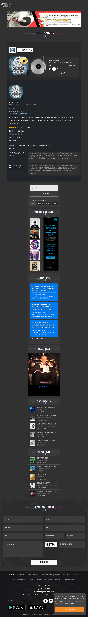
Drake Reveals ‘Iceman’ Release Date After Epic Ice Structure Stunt (43, 289)
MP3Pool (21, 575)
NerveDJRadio (46, 575)
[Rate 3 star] (16, 134)
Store (57, 575)
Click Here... (50, 339)
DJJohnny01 (23, 114)
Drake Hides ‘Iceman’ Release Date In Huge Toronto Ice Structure (41, 307)
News (75, 575)
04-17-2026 (41, 330)
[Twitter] (51, 601)
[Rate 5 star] (21, 134)
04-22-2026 (41, 294)
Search (43, 193)
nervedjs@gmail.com (45, 592)
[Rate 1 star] (10, 134)
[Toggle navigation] (84, 5)
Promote (66, 575)
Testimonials (69, 579)
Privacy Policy (19, 579)
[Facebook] (45, 601)
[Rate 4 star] (19, 134)
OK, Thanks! (70, 609)
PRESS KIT (58, 579)
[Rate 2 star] (13, 134)
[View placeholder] (16, 91)
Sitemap (31, 579)
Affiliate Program (44, 579)
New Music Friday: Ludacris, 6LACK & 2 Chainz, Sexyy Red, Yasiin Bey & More (43, 325)
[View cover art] (12, 50)
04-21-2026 (41, 312)
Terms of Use (32, 575)
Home (11, 575)
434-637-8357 (45, 589)
